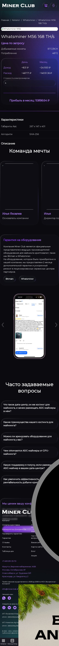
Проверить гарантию (12, 534)
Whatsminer (29, 20)
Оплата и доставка (11, 525)
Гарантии (6, 538)
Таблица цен (8, 551)
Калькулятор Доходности (14, 529)
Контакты (6, 547)
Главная (5, 20)
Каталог (16, 20)
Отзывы (6, 542)
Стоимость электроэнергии (16, 78)
